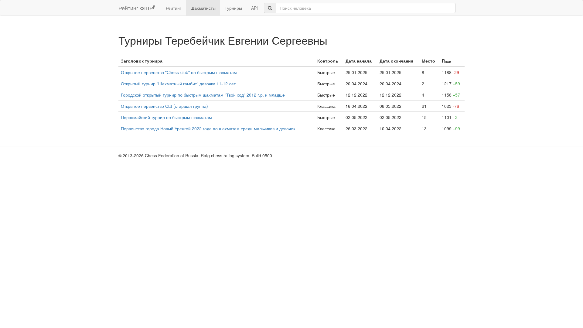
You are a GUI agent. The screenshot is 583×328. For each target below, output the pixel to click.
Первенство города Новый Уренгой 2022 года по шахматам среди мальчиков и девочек (208, 128)
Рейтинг (173, 8)
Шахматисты (203, 8)
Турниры (233, 8)
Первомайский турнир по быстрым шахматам (166, 117)
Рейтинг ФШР (136, 8)
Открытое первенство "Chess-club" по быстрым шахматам (179, 72)
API (254, 8)
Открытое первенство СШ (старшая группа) (164, 106)
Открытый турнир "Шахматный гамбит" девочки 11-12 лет (178, 83)
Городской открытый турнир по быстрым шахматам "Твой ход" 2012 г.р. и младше (203, 95)
